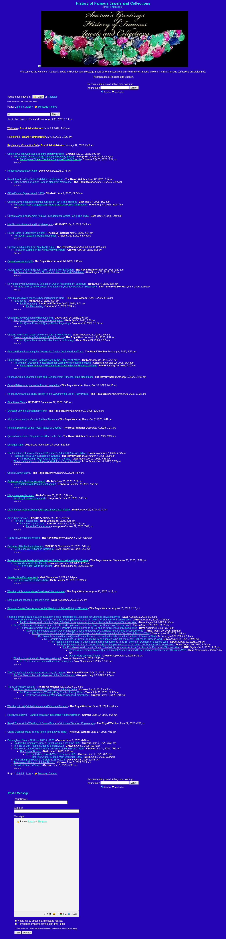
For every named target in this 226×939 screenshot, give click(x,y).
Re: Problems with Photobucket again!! (35, 484)
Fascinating (20, 300)
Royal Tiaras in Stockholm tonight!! (26, 233)
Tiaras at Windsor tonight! (21, 686)
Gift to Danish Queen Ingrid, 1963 (25, 193)
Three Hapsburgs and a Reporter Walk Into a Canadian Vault (47, 461)
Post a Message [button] (113, 7)
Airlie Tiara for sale (17, 518)
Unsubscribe (119, 92)
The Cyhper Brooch (30, 751)
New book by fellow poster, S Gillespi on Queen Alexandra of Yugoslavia (46, 284)
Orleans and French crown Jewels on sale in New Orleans (39, 334)
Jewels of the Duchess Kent (22, 577)
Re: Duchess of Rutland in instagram (34, 549)
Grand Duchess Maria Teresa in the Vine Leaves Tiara (37, 731)
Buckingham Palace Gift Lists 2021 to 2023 (30, 740)
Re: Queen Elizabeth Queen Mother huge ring (38, 320)
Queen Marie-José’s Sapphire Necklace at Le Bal (34, 436)
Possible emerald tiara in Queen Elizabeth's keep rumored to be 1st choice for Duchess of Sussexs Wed (63, 617)
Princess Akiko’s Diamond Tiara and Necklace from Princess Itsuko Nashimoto (50, 377)
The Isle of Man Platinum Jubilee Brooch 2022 (39, 745)
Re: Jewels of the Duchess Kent (31, 580)
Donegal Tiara (15, 444)
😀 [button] (54, 914)
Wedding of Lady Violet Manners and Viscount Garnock (37, 706)
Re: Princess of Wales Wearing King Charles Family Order (45, 689)
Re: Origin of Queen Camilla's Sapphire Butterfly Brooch (44, 156)
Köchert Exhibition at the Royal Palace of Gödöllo (34, 427)
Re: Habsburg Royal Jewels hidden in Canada (45, 458)
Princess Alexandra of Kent (22, 170)
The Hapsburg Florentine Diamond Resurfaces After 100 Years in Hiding (46, 453)
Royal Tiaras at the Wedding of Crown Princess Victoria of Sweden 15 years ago (51, 723)
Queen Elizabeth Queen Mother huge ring (30, 317)
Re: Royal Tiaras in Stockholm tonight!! (35, 235)
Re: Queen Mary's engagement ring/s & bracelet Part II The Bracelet (50, 204)
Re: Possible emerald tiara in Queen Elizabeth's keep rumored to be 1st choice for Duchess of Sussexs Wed (72, 619)
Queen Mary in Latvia (19, 473)
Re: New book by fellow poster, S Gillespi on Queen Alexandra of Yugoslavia (55, 286)
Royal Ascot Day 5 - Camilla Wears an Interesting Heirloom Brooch (43, 715)
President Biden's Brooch (27, 765)
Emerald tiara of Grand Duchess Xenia (28, 600)
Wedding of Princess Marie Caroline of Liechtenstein (36, 591)
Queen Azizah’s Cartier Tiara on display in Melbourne (43, 182)
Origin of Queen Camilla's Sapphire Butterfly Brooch (35, 153)
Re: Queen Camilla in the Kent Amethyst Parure (39, 250)
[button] (44, 914)
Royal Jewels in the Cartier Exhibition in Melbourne (35, 179)
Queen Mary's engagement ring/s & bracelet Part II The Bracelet (42, 202)
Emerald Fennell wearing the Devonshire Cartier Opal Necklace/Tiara (45, 351)
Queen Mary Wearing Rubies (85, 655)
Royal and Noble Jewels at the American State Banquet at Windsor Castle (47, 560)
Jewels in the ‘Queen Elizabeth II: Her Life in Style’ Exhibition (40, 269)
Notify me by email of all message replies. (40, 920)
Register (42, 821)
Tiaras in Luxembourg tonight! (23, 537)
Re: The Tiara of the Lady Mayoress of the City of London (44, 675)
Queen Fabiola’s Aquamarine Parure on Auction (33, 385)
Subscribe (107, 92)
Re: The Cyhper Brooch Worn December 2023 (51, 754)
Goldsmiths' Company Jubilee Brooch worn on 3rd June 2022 (47, 743)
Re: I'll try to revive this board (29, 498)
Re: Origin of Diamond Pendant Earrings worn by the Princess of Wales (52, 362)
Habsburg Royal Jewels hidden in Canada (37, 456)
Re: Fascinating (28, 303)
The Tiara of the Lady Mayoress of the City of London (36, 672)
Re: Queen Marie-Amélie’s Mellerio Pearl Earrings (47, 340)
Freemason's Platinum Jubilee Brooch (34, 762)
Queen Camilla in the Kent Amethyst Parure (31, 247)
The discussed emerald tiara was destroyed (37, 658)
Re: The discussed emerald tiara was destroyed (45, 661)
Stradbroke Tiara (16, 402)
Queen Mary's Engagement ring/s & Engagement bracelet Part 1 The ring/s (48, 216)
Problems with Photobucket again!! (26, 481)
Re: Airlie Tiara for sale (26, 521)
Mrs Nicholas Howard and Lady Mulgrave (30, 224)
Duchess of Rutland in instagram (25, 546)
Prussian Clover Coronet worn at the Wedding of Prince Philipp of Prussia (47, 608)
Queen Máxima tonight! (20, 261)
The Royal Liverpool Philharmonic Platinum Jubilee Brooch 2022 (49, 748)
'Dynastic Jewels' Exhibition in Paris (27, 410)
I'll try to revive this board (20, 495)
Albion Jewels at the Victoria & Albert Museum (32, 419)
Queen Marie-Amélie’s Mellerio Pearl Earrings (39, 337)
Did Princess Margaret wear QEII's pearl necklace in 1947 (38, 509)
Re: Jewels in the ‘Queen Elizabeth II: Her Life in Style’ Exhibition (49, 272)
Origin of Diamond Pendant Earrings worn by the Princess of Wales (43, 360)
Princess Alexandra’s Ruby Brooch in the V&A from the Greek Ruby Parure (48, 394)
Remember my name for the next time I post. (41, 924)
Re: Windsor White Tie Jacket (30, 563)
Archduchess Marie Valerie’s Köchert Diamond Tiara (35, 298)
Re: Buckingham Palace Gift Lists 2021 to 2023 (39, 759)
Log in (40, 97)
